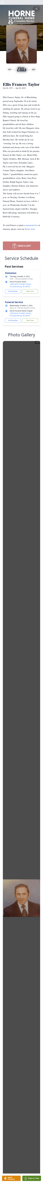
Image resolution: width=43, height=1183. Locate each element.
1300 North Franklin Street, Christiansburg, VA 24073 (20, 285)
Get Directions (13, 291)
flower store (30, 229)
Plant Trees (30, 291)
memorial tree (32, 225)
